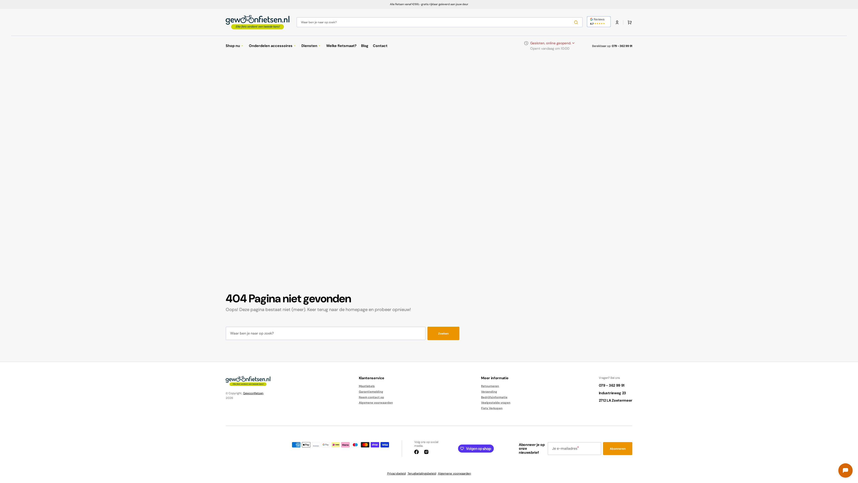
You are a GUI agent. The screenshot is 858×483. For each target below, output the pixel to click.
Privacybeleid (396, 473)
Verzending (489, 392)
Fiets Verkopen (492, 408)
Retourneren (490, 386)
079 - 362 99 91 (622, 46)
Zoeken (443, 333)
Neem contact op (371, 397)
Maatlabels (367, 386)
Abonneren (618, 449)
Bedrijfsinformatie (494, 397)
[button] (617, 22)
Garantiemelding (371, 392)
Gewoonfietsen (253, 393)
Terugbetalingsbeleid (422, 473)
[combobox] (440, 22)
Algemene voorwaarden (376, 403)
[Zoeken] (577, 22)
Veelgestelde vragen (495, 403)
